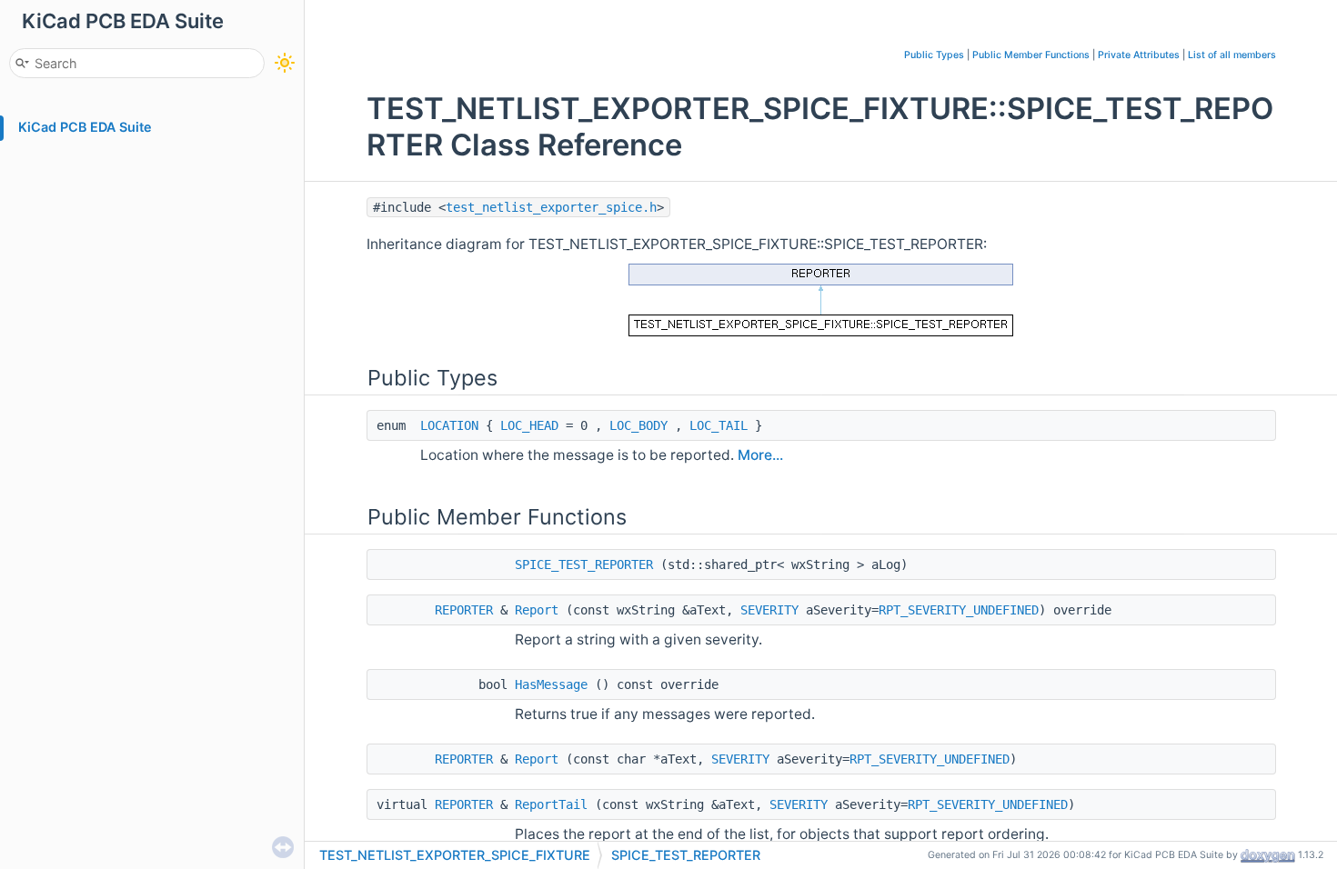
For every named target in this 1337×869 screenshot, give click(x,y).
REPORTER (464, 610)
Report (536, 610)
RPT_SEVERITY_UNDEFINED (959, 610)
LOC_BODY (638, 425)
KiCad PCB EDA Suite (85, 127)
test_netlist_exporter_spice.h (551, 207)
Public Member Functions (1031, 55)
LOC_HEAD (529, 425)
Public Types (934, 55)
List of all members (1232, 55)
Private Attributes (1139, 55)
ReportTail (551, 804)
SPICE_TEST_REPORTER (584, 564)
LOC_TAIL (718, 425)
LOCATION (449, 425)
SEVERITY (769, 610)
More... (760, 455)
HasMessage (551, 684)
